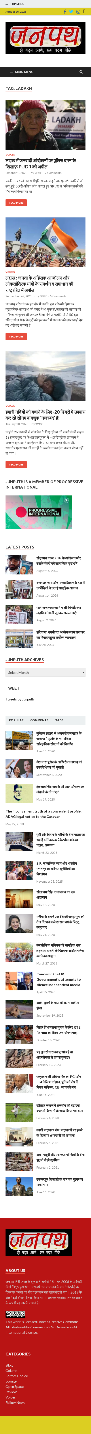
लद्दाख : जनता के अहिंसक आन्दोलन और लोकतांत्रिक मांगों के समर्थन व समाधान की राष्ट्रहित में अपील (39, 284)
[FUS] (84, 11)
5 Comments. (58, 296)
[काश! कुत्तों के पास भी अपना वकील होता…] (19, 1002)
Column (11, 1370)
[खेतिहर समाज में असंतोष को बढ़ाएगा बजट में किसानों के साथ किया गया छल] (19, 1105)
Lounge (11, 1381)
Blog (9, 1365)
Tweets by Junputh (20, 699)
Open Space (15, 1386)
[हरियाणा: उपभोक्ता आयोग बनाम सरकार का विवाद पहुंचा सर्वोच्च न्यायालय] (19, 632)
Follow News (15, 1402)
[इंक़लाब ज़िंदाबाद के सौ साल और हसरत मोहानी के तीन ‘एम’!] (19, 786)
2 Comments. (53, 173)
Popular (16, 720)
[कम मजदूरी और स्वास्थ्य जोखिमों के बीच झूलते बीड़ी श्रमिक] (19, 1154)
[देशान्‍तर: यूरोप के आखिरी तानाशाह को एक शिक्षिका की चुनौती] (19, 762)
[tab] (16, 720)
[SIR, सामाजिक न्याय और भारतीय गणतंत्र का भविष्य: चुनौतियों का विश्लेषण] (19, 863)
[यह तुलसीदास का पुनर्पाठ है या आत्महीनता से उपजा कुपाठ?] (19, 1052)
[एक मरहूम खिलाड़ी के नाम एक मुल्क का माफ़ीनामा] (19, 1179)
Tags (59, 720)
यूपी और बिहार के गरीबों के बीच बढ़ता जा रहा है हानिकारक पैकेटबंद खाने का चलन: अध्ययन (60, 839)
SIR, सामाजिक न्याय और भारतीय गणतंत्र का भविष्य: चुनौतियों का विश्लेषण (56, 868)
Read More (16, 202)
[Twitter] (71, 11)
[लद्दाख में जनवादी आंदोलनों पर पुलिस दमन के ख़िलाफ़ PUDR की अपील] (45, 127)
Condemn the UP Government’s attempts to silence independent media (58, 979)
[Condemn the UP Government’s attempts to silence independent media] (19, 974)
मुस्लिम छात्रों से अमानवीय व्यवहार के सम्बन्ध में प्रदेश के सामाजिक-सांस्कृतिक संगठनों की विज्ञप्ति (59, 738)
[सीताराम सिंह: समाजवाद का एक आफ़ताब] (19, 892)
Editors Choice (17, 1376)
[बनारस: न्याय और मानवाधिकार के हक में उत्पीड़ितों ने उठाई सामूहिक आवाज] (19, 582)
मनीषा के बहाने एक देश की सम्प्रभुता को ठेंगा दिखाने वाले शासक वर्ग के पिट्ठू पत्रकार (60, 921)
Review (11, 1392)
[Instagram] (78, 11)
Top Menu (17, 4)
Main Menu (24, 72)
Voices (10, 154)
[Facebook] (65, 11)
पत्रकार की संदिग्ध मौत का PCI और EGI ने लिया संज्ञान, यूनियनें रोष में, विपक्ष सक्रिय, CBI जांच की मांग (58, 1081)
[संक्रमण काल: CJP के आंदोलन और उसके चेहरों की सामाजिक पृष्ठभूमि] (19, 558)
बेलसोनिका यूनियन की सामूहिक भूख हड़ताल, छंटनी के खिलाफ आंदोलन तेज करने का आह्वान (60, 950)
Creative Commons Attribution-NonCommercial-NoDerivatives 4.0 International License (42, 1327)
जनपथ (38, 173)
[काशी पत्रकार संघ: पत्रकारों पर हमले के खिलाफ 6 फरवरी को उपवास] (19, 1130)
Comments (39, 720)
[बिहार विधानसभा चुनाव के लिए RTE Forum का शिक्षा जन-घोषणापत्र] (19, 1027)
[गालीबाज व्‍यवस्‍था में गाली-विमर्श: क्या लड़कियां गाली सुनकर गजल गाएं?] (19, 607)
